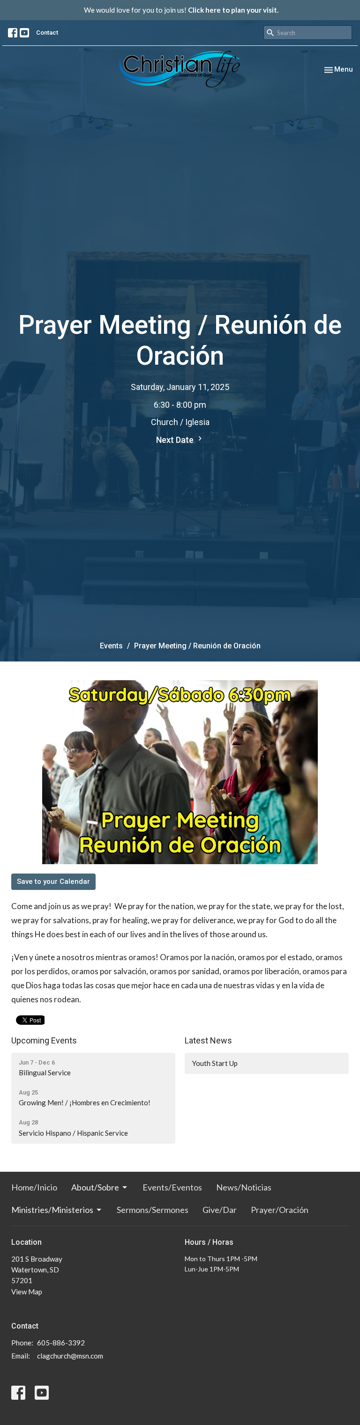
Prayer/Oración (279, 1210)
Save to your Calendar (53, 881)
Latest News (208, 1040)
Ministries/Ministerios (52, 1210)
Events (111, 645)
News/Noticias (243, 1187)
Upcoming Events (44, 1040)
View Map (26, 1291)
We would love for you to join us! (181, 10)
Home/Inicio (34, 1187)
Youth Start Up (215, 1063)
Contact (47, 32)
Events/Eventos (172, 1187)
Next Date (175, 440)
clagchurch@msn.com (70, 1356)
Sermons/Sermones (152, 1210)
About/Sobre (95, 1187)
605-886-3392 (61, 1342)
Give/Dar (219, 1210)
